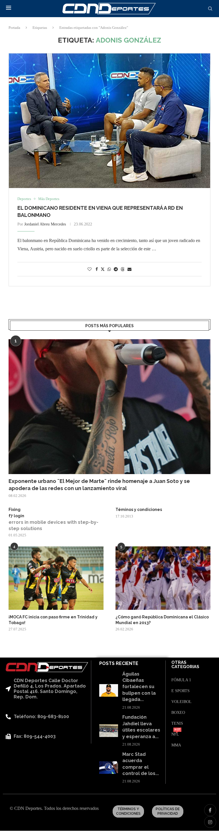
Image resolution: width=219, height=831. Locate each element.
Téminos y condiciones (138, 509)
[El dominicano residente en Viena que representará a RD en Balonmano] (109, 120)
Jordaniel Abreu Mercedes (45, 224)
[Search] (210, 9)
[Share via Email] (129, 269)
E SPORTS (180, 691)
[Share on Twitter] (103, 269)
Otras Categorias (185, 664)
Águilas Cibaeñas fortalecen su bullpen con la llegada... (139, 686)
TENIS (177, 724)
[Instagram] (210, 822)
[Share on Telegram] (116, 269)
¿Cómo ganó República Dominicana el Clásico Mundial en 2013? (162, 620)
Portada (14, 27)
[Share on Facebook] (97, 269)
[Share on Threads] (123, 269)
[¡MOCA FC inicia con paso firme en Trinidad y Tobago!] (56, 578)
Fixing (15, 509)
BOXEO (178, 713)
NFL (175, 734)
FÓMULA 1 (181, 680)
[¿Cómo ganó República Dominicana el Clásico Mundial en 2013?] (162, 578)
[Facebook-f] (210, 810)
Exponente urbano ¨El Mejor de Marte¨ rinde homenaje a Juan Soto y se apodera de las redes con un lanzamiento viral (99, 484)
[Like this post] (90, 269)
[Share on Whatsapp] (109, 269)
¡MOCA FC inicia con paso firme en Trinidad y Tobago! (53, 620)
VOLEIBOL (181, 702)
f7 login (16, 516)
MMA (176, 745)
